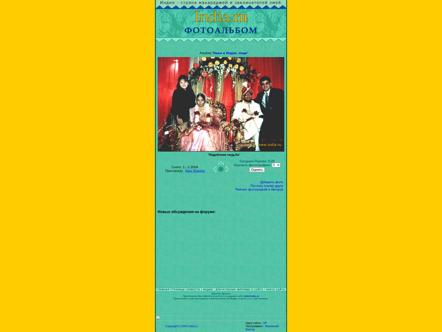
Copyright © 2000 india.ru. (182, 326)
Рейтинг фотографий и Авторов (259, 189)
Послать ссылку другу (266, 186)
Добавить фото (271, 182)
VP (265, 323)
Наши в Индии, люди (230, 53)
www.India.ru (251, 296)
